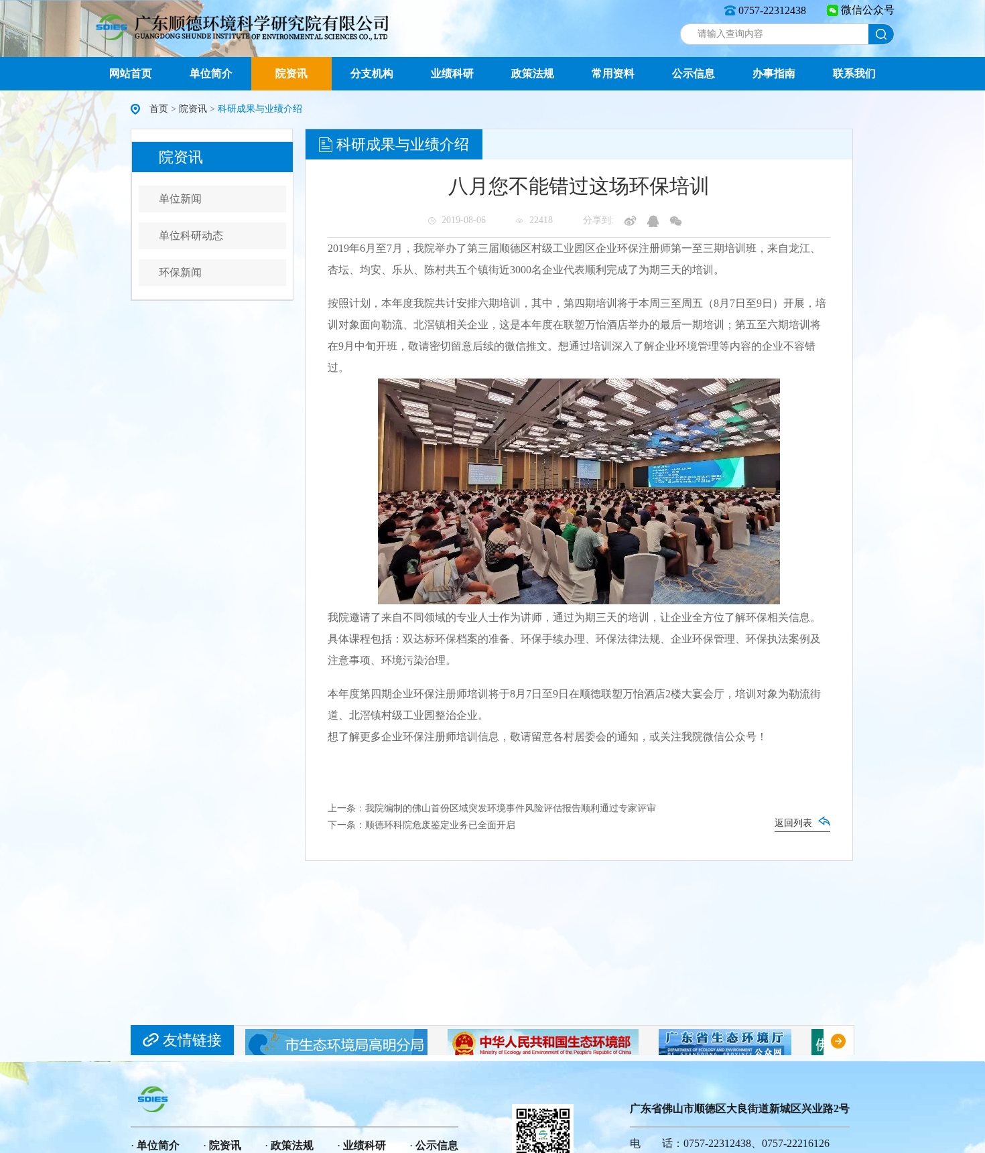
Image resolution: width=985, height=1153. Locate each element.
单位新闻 (180, 198)
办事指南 (773, 73)
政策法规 (532, 73)
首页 (158, 109)
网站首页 (130, 73)
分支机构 (371, 73)
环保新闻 (180, 272)
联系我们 (854, 73)
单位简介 (211, 73)
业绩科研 (452, 73)
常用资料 (613, 73)
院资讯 (291, 73)
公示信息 (693, 73)
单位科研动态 (191, 235)
